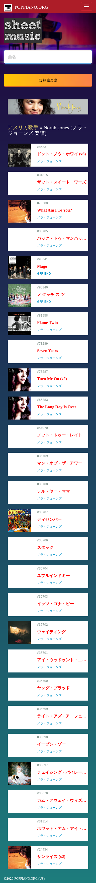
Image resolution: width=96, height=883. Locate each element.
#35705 (62, 238)
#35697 (62, 772)
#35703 (55, 604)
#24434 (51, 857)
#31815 (61, 182)
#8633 (61, 154)
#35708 (53, 491)
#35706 (51, 548)
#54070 (59, 435)
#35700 (53, 688)
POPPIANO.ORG (30, 7)
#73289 (51, 351)
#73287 (52, 379)
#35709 (59, 463)
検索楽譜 (49, 80)
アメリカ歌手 (23, 127)
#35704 (53, 576)
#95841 (46, 267)
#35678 (62, 801)
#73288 (54, 210)
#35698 (51, 744)
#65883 (56, 407)
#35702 (51, 632)
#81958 (51, 323)
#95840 (51, 295)
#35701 (62, 660)
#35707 (51, 519)
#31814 (62, 829)
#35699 (62, 716)
